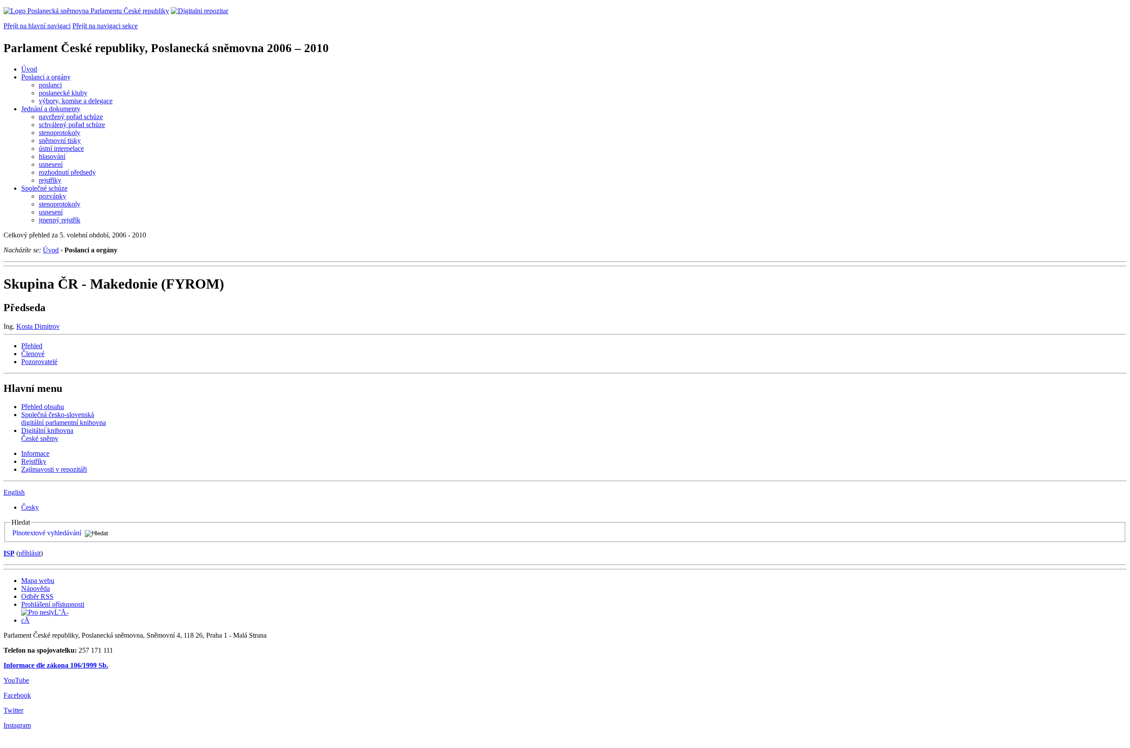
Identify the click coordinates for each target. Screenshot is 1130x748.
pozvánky (52, 196)
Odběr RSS (37, 596)
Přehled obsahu (42, 406)
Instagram (17, 725)
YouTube (16, 680)
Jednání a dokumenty (50, 109)
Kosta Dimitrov (38, 326)
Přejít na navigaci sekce (105, 26)
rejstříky (50, 180)
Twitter (13, 710)
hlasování (52, 156)
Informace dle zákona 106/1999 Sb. (56, 665)
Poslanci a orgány (46, 77)
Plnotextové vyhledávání (46, 533)
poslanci (50, 85)
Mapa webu (37, 580)
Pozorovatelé (39, 361)
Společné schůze (44, 188)
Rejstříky (33, 461)
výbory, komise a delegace (76, 101)
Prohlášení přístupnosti (52, 604)
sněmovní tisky (60, 140)
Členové (33, 353)
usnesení (51, 164)
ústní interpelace (61, 148)
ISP (9, 553)
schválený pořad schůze (72, 124)
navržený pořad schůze (71, 116)
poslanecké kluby (63, 93)
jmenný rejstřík (59, 220)
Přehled (31, 346)
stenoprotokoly (59, 132)
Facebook (17, 695)
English (14, 492)
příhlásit (30, 553)
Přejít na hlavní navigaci (37, 26)
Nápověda (35, 588)
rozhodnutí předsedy (67, 172)
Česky (30, 507)
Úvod (29, 69)
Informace (35, 453)
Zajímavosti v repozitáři (54, 469)
